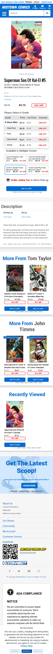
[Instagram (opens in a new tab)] (38, 571)
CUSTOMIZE (15, 651)
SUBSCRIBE (29, 485)
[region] (5, 281)
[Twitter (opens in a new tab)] (19, 571)
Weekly (13, 491)
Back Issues (37, 491)
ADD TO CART (26, 189)
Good (9, 145)
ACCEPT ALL (27, 651)
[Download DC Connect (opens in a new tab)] (27, 563)
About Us (8, 503)
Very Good (12, 139)
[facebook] (10, 571)
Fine (9, 133)
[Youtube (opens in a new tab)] (29, 571)
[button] (35, 7)
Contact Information (10, 507)
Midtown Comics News (12, 513)
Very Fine (11, 128)
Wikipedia (6, 510)
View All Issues (26, 74)
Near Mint (12, 122)
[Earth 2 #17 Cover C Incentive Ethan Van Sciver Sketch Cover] (38, 278)
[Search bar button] (47, 13)
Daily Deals (24, 491)
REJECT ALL (38, 651)
